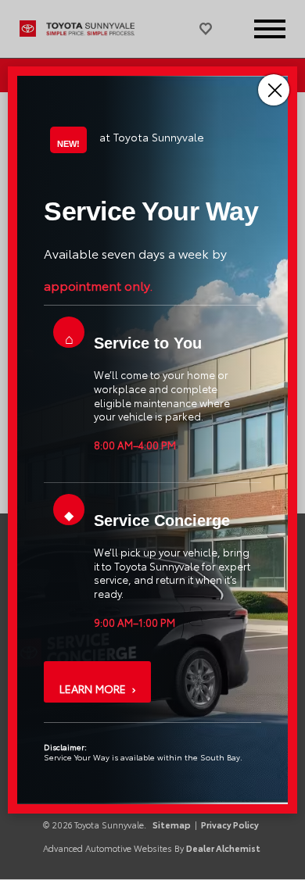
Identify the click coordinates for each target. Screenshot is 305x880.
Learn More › (97, 688)
